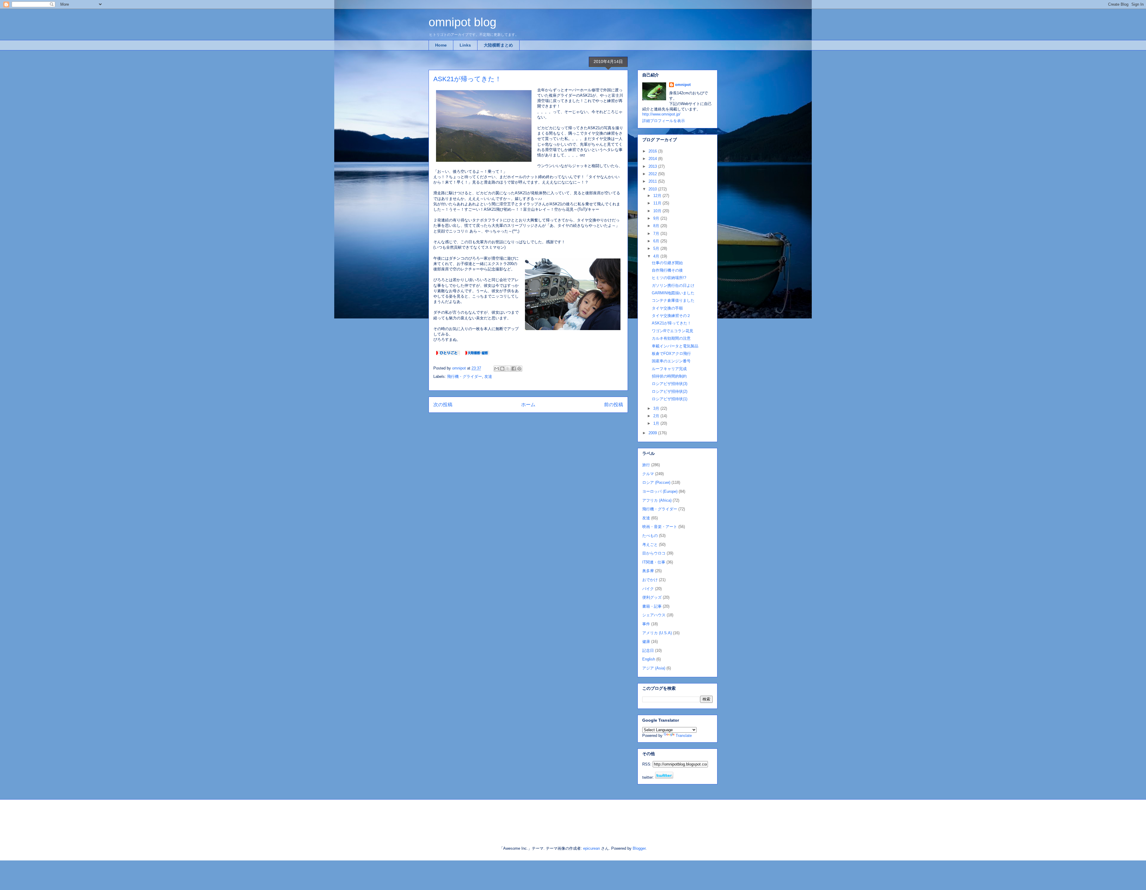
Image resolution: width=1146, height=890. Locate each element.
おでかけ (650, 580)
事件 (646, 624)
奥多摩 (648, 571)
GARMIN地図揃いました (673, 293)
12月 (658, 195)
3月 (656, 408)
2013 (653, 166)
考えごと (650, 544)
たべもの (650, 535)
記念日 (648, 650)
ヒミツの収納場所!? (669, 277)
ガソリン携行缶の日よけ (673, 285)
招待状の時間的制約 (669, 376)
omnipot (683, 84)
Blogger (639, 848)
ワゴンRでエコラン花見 (672, 331)
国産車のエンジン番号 (671, 361)
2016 (653, 151)
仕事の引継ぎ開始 (667, 263)
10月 (658, 211)
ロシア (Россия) (656, 482)
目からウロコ (654, 553)
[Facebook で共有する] (514, 369)
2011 (653, 181)
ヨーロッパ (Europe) (659, 491)
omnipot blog (462, 22)
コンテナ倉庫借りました (673, 300)
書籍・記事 (652, 606)
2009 (653, 433)
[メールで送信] (497, 369)
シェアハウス (654, 615)
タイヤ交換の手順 (667, 308)
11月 (658, 203)
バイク (648, 588)
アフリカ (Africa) (656, 500)
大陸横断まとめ (498, 45)
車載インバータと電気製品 (675, 346)
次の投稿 (442, 404)
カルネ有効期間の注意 (671, 338)
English (648, 659)
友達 (488, 376)
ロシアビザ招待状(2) (669, 391)
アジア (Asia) (653, 668)
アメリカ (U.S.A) (657, 633)
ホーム (528, 404)
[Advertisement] (498, 817)
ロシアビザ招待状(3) (669, 383)
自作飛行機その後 (667, 270)
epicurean (591, 848)
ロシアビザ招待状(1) (669, 399)
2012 (653, 174)
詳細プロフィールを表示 (663, 120)
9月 (656, 218)
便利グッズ (652, 597)
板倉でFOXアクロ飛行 (671, 353)
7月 (656, 233)
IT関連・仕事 (653, 562)
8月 (656, 226)
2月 (656, 416)
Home (441, 45)
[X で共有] (508, 369)
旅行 (646, 465)
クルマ (648, 474)
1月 (656, 423)
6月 (656, 241)
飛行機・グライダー (464, 376)
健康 (646, 641)
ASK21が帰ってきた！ (671, 323)
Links (465, 45)
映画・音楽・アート (659, 526)
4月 (656, 256)
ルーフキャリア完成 (669, 369)
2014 (653, 158)
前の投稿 (613, 404)
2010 (653, 189)
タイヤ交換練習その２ (671, 315)
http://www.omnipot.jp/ (661, 114)
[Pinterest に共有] (519, 369)
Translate (684, 735)
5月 (656, 248)
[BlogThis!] (502, 369)
